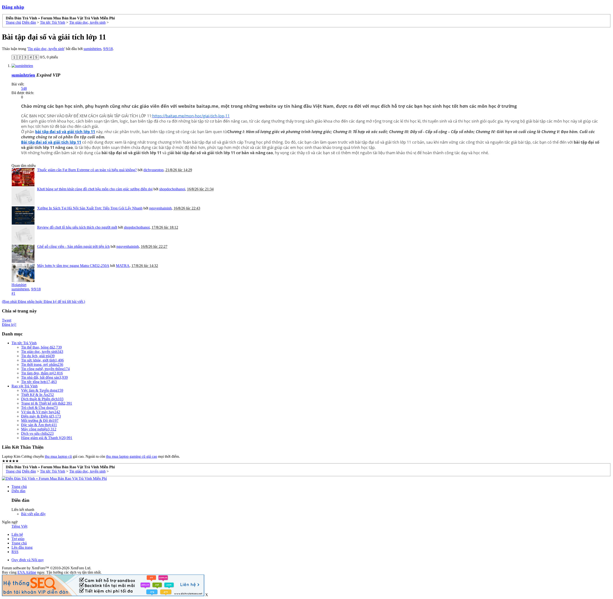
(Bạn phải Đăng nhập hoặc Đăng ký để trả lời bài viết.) (43, 302)
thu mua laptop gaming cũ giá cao (131, 456)
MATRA (123, 266)
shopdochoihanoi (172, 189)
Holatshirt (18, 285)
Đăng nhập (13, 7)
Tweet (6, 320)
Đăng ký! (9, 324)
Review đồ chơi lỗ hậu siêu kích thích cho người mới (77, 227)
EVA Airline (26, 572)
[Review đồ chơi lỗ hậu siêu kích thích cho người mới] (23, 234)
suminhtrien (92, 49)
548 (24, 88)
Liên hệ (17, 534)
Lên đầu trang (22, 547)
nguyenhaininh (160, 208)
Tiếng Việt (19, 526)
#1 (13, 293)
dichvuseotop (153, 170)
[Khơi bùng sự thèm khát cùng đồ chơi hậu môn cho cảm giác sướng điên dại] (23, 196)
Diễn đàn (18, 491)
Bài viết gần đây (33, 514)
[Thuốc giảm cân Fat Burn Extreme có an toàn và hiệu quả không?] (23, 177)
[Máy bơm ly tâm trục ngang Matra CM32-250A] (23, 273)
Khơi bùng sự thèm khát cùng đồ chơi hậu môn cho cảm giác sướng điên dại (95, 189)
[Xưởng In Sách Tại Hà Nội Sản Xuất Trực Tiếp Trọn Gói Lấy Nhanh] (23, 215)
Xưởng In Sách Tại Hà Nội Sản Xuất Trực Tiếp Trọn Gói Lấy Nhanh (89, 208)
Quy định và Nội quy (27, 560)
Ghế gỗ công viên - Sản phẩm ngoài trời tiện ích (73, 246)
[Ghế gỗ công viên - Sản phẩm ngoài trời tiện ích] (23, 253)
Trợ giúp (17, 539)
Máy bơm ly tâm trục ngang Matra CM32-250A (73, 266)
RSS (14, 552)
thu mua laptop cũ (58, 456)
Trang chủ (19, 487)
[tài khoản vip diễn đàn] (103, 595)
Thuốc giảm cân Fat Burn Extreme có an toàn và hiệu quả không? (87, 170)
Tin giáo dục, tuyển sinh (46, 49)
